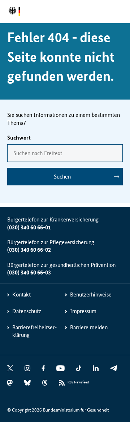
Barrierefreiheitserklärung (34, 331)
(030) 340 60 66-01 (29, 227)
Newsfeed (78, 382)
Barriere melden (89, 327)
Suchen (62, 176)
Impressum (83, 311)
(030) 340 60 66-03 (29, 272)
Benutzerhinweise (91, 294)
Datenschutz (26, 311)
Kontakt (21, 294)
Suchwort (19, 137)
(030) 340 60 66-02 (29, 249)
